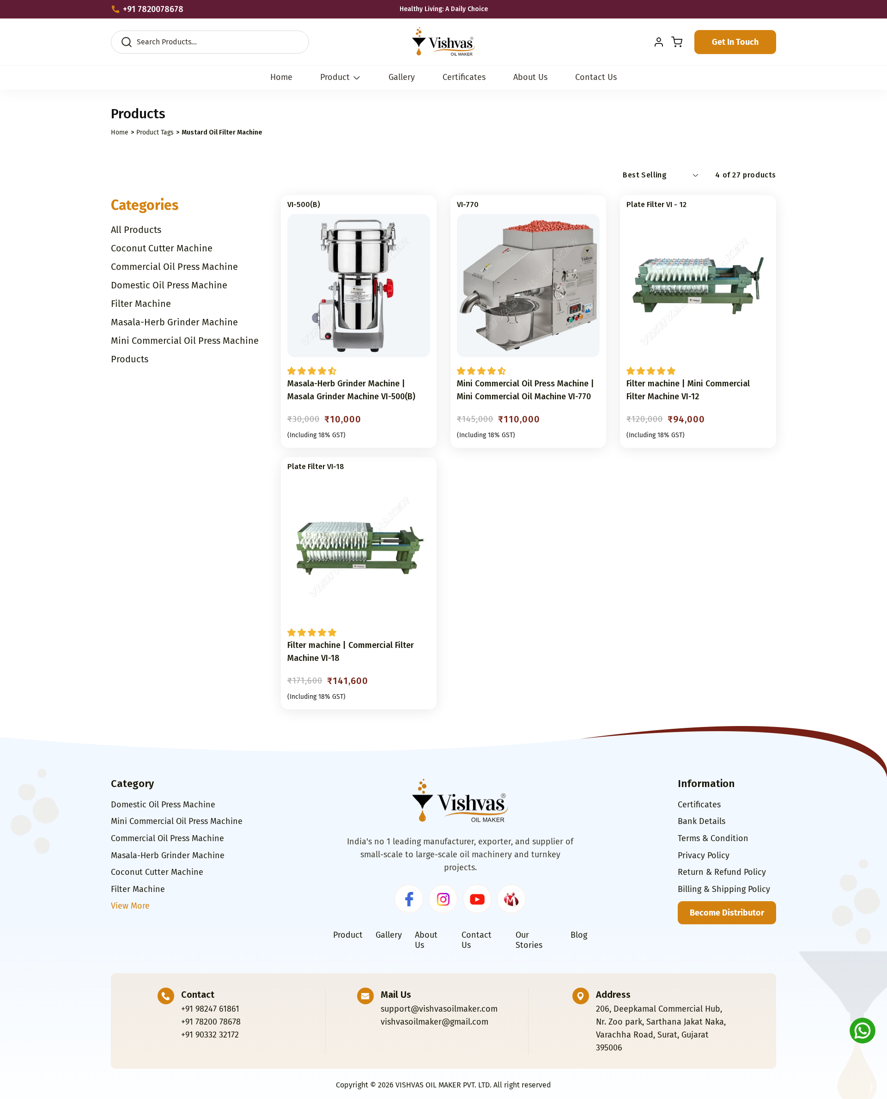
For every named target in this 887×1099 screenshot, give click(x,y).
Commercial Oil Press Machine (167, 838)
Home (119, 132)
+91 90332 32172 (210, 1035)
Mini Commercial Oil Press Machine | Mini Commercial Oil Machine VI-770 (525, 390)
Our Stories (529, 940)
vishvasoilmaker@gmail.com (434, 1022)
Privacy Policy (703, 855)
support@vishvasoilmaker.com (439, 1009)
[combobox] (218, 42)
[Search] (289, 47)
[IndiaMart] (511, 899)
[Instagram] (443, 899)
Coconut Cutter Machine (157, 872)
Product (335, 77)
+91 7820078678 (153, 9)
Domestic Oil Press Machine (163, 805)
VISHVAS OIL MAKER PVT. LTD (442, 1085)
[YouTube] (477, 899)
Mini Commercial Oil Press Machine (177, 821)
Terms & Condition (713, 838)
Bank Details (701, 821)
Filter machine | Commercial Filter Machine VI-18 (350, 651)
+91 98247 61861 (210, 1009)
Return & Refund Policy (722, 872)
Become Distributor (727, 913)
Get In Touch (735, 42)
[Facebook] (409, 899)
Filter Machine (138, 889)
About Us (426, 940)
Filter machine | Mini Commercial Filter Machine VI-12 (688, 390)
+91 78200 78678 (211, 1022)
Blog (579, 935)
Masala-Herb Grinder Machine (168, 855)
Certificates (699, 805)
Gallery (389, 935)
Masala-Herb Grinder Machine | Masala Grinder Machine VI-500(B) (351, 390)
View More (130, 906)
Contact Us (477, 940)
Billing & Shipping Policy (724, 889)
